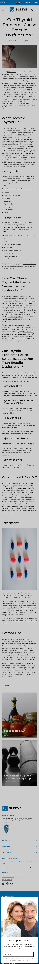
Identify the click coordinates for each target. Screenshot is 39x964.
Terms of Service (20, 960)
